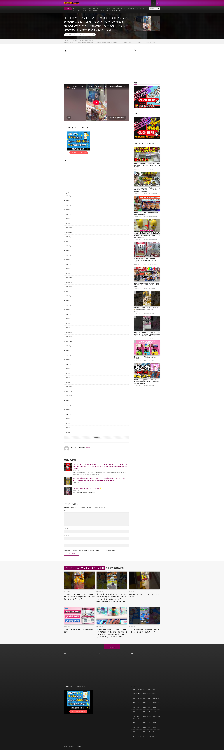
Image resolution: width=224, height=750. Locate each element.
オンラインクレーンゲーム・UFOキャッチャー (113, 10)
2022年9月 (69, 400)
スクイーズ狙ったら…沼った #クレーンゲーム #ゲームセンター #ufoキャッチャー (144, 631)
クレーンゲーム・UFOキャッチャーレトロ (132, 8)
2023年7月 (69, 355)
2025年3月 (69, 264)
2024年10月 (69, 287)
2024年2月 (69, 323)
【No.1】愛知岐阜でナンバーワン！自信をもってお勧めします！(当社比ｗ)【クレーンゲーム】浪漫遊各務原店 (147, 284)
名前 (66, 528)
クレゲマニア (78, 746)
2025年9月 (69, 237)
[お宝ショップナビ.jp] (147, 108)
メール (66, 535)
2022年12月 (69, 387)
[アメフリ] (78, 713)
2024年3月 (69, 318)
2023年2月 (69, 377)
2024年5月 (69, 309)
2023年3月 (69, 373)
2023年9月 (69, 346)
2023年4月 (69, 368)
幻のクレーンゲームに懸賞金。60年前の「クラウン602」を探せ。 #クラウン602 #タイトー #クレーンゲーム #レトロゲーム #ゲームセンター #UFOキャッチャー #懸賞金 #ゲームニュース (101, 466)
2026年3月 (69, 218)
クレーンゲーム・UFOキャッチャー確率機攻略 (146, 193)
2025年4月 (69, 259)
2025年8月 (69, 241)
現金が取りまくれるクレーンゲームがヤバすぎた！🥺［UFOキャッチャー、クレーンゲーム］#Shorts (147, 309)
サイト (66, 542)
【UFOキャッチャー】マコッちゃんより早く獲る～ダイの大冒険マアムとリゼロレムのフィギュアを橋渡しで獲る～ (147, 165)
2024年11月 (69, 282)
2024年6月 (69, 305)
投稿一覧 (88, 447)
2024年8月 (69, 296)
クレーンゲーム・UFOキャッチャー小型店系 (145, 712)
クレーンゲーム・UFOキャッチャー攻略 (84, 8)
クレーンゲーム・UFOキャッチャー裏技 (108, 8)
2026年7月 (69, 200)
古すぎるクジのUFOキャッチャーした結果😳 (87, 488)
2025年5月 (69, 255)
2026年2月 (69, 223)
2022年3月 (69, 427)
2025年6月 (69, 250)
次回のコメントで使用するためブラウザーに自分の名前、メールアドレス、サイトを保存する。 (90, 550)
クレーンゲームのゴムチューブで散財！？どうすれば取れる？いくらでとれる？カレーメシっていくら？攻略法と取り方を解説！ (147, 189)
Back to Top (112, 647)
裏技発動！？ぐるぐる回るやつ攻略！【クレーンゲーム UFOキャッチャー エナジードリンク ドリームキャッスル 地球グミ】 (147, 381)
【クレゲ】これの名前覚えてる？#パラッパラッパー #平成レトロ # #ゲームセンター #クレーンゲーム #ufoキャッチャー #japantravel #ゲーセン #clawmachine (112, 597)
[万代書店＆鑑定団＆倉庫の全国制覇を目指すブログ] (147, 138)
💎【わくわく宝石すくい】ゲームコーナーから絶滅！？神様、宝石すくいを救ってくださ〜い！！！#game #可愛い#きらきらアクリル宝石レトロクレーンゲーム (112, 633)
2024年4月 (69, 314)
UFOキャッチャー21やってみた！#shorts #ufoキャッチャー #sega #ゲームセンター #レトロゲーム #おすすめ (79, 596)
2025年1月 (69, 273)
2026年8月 (69, 196)
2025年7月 (69, 246)
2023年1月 (69, 382)
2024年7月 (69, 300)
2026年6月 (69, 205)
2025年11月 (69, 227)
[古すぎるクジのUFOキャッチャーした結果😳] (68, 491)
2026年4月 (69, 214)
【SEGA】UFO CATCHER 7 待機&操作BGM (78, 631)
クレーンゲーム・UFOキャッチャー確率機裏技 (86, 10)
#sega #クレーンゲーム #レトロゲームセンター (144, 595)
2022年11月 (69, 391)
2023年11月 (69, 337)
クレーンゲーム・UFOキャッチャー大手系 (144, 707)
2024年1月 (69, 327)
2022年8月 (69, 405)
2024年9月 (69, 291)
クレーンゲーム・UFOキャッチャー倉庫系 (145, 288)
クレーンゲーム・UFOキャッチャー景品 (144, 313)
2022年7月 (69, 409)
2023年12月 (69, 332)
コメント (66, 510)
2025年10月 (69, 232)
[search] (159, 8)
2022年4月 (69, 423)
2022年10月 (69, 396)
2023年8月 (69, 350)
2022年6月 (69, 414)
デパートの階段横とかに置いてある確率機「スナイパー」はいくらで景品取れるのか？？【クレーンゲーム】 (147, 260)
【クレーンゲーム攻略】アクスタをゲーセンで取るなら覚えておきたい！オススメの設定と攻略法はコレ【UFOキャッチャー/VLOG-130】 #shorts (147, 334)
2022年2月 (69, 432)
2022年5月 (69, 418)
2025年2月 (69, 268)
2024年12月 (69, 277)
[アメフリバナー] (78, 154)
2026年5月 (69, 209)
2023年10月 (69, 341)
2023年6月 (69, 359)
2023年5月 (69, 364)
